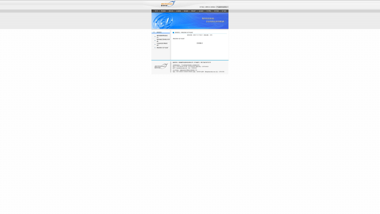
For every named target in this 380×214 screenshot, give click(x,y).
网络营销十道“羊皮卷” (162, 47)
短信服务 (201, 11)
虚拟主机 (171, 11)
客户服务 (224, 11)
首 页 (156, 11)
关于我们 (202, 7)
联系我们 (213, 7)
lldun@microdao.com (210, 71)
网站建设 (163, 11)
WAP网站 (208, 11)
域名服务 (186, 11)
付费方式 (207, 7)
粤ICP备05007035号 (206, 62)
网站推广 (193, 11)
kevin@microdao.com (182, 68)
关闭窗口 (199, 43)
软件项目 (216, 11)
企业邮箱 (178, 11)
